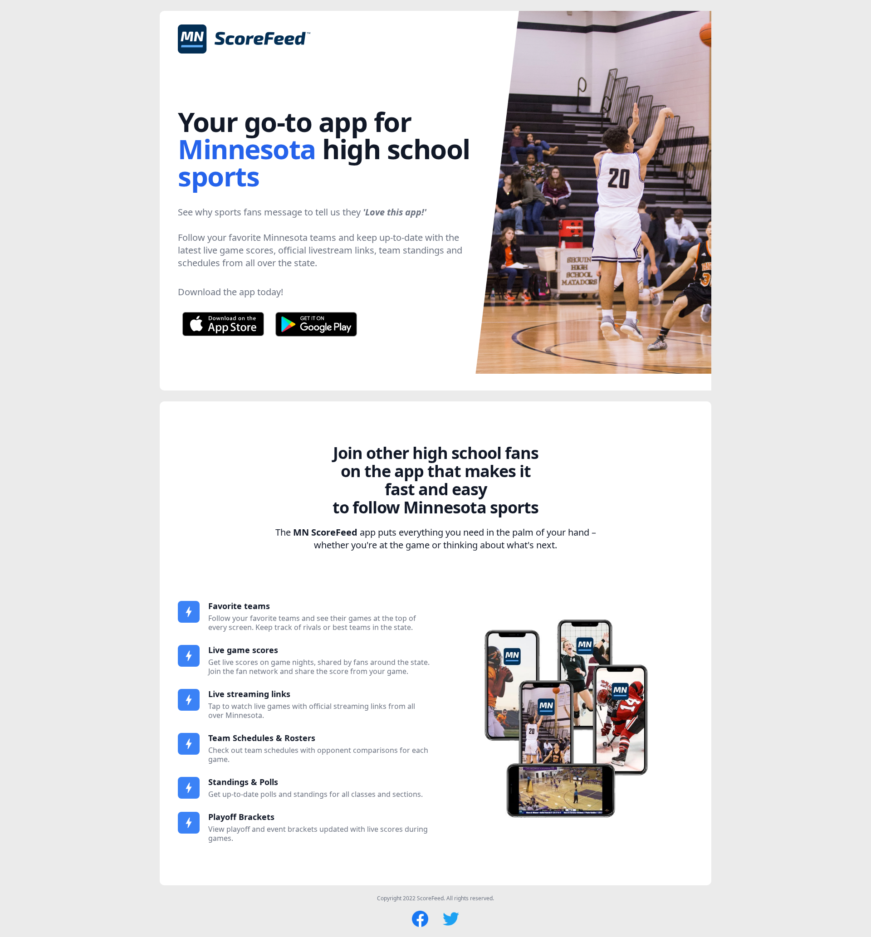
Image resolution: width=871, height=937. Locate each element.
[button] (693, 192)
